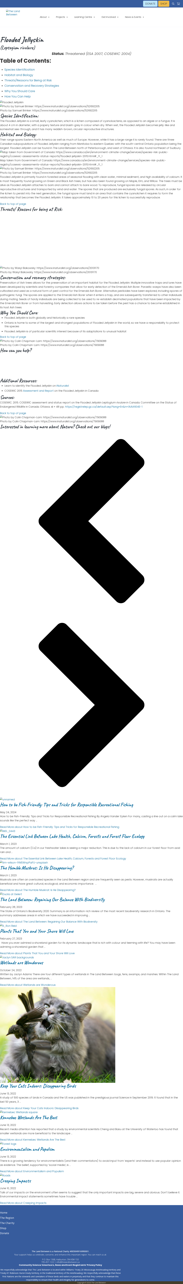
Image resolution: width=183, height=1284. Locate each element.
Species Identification (19, 70)
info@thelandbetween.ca (68, 1262)
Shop (3, 1228)
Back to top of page (13, 204)
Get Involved (108, 17)
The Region (7, 1217)
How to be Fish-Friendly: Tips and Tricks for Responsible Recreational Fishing (66, 804)
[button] (91, 522)
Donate (4, 1233)
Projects (60, 17)
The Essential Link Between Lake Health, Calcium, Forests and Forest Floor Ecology (72, 836)
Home (3, 1212)
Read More (59, 827)
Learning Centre (83, 17)
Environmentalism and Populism (27, 1149)
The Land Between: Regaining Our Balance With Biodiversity (52, 899)
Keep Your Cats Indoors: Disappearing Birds (38, 1086)
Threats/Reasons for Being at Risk (28, 80)
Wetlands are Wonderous (21, 962)
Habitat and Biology (18, 75)
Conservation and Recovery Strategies (31, 86)
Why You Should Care (19, 91)
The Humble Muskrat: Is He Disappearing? (36, 868)
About (43, 17)
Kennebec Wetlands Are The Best (28, 1117)
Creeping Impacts (15, 1181)
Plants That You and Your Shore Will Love (36, 931)
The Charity (7, 1223)
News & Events (133, 17)
